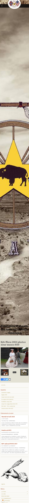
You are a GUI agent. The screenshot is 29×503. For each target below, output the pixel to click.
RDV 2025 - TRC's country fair (8, 406)
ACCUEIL (3, 385)
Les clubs (3, 494)
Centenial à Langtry (5, 392)
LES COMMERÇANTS (6, 498)
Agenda (3, 484)
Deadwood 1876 (6, 430)
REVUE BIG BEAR (5, 496)
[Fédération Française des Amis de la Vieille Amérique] (14, 3)
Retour (14, 372)
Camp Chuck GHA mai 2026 (7, 397)
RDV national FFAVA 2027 (9, 443)
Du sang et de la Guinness (7, 399)
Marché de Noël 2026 (8, 416)
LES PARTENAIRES (5, 500)
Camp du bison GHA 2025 (7, 408)
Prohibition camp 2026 (6, 401)
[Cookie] (2, 500)
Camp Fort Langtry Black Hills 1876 (9, 404)
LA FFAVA (3, 491)
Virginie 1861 (4, 394)
